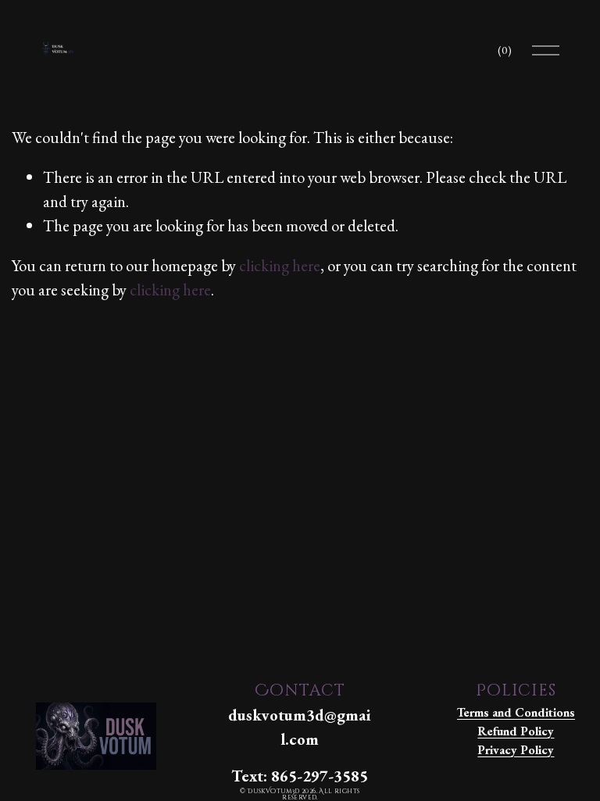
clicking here (279, 265)
